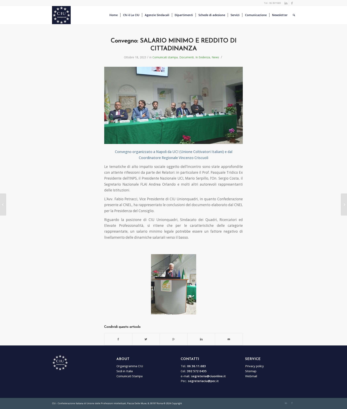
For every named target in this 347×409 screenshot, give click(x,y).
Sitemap (250, 371)
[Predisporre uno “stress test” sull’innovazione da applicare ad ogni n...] (3, 204)
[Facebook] (292, 3)
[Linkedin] (286, 3)
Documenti (186, 57)
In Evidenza (202, 57)
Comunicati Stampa (129, 376)
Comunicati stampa (165, 57)
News (215, 57)
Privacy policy (254, 366)
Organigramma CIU (129, 366)
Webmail (251, 376)
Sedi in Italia (124, 371)
